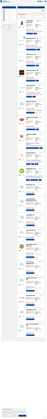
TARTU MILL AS (31, 54)
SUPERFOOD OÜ (31, 310)
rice (36, 112)
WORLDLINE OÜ (31, 101)
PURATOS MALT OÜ (32, 70)
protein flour (29, 96)
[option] (9, 10)
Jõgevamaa (40, 85)
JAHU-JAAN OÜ (30, 230)
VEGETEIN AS (30, 85)
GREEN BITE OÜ (31, 169)
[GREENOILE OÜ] (37, 38)
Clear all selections (11, 22)
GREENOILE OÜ (30, 38)
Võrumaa (41, 184)
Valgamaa (41, 117)
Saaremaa (41, 244)
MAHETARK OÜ (31, 153)
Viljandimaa (41, 20)
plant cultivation (29, 33)
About (6, 415)
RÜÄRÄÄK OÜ (30, 185)
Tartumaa (41, 152)
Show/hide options (14, 7)
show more (34, 33)
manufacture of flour (30, 112)
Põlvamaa (41, 133)
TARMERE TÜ (30, 215)
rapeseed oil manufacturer (31, 49)
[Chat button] (38, 1)
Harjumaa (41, 101)
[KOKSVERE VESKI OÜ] (37, 20)
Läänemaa (41, 168)
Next (43, 10)
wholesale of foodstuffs (30, 65)
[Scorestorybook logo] (5, 1)
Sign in (43, 1)
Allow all (22, 415)
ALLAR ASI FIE (30, 295)
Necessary (14, 415)
